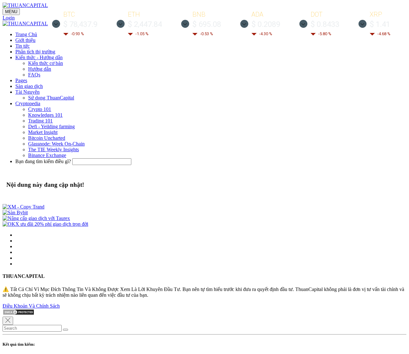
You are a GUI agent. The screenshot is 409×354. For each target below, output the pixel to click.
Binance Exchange (47, 155)
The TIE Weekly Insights (53, 149)
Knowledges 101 (45, 115)
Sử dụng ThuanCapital (51, 97)
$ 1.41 (380, 24)
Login (9, 17)
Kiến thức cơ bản (45, 63)
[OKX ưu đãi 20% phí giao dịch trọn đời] (45, 224)
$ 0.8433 (325, 24)
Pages (21, 80)
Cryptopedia (27, 103)
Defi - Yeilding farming (51, 126)
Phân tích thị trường (35, 51)
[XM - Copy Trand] (23, 206)
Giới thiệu (25, 40)
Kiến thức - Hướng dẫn (39, 57)
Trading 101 (40, 120)
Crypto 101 (39, 109)
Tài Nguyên (27, 92)
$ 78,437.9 (80, 24)
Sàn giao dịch (29, 86)
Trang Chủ (26, 34)
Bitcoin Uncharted (46, 138)
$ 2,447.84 (145, 24)
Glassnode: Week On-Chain (56, 143)
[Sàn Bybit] (15, 212)
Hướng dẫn (39, 69)
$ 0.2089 (265, 24)
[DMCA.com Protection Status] (19, 313)
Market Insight (43, 132)
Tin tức (22, 46)
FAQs (34, 74)
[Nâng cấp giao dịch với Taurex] (36, 218)
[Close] (8, 321)
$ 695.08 (206, 24)
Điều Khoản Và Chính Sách (31, 306)
